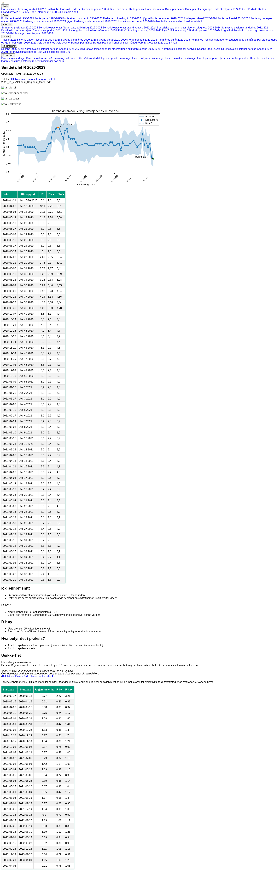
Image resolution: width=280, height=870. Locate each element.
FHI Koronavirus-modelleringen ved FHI (32, 79)
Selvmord (65, 12)
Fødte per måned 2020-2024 (200, 18)
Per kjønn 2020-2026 (24, 42)
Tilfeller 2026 (8, 39)
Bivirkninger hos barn (51, 61)
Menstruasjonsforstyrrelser (23, 61)
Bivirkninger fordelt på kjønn (134, 58)
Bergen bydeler (102, 42)
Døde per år (121, 9)
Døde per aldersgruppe (198, 9)
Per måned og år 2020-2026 (174, 39)
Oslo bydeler (63, 42)
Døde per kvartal (154, 9)
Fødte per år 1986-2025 (48, 18)
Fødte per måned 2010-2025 (166, 18)
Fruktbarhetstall (193, 21)
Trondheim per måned (124, 42)
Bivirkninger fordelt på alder (166, 58)
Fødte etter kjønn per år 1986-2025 (82, 18)
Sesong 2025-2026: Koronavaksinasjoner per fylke (167, 49)
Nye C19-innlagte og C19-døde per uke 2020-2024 (191, 30)
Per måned (197, 39)
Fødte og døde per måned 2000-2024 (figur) (48, 21)
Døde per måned (175, 9)
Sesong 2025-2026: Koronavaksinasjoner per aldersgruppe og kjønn (98, 49)
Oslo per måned (46, 42)
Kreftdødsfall (62, 9)
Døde (5, 6)
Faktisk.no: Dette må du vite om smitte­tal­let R (28, 676)
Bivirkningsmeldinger (13, 58)
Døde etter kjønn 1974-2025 (229, 9)
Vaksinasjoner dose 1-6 (56, 51)
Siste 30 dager (25, 39)
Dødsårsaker (8, 9)
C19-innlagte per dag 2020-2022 (143, 30)
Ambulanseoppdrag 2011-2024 (50, 30)
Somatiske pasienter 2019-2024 (19, 27)
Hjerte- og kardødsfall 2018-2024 (36, 9)
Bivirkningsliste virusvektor (68, 58)
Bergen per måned (82, 42)
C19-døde (251, 9)
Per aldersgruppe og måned (240, 39)
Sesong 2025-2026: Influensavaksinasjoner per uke (226, 49)
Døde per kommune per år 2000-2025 (92, 9)
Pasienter (7, 24)
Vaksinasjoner (9, 46)
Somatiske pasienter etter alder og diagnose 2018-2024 (189, 27)
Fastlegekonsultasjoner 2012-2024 (34, 33)
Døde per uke (137, 9)
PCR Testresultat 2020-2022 (153, 42)
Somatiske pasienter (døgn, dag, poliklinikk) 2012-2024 (70, 27)
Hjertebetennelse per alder (234, 58)
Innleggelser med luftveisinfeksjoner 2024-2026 (96, 30)
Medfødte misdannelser (169, 21)
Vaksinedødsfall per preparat (100, 58)
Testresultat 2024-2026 (47, 39)
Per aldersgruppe (214, 39)
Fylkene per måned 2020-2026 (78, 39)
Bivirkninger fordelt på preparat (200, 58)
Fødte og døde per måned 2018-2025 (95, 21)
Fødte (5, 15)
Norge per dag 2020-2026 (142, 39)
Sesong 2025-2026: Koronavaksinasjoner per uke (29, 49)
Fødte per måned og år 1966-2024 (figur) (126, 18)
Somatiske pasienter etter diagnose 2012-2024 (129, 27)
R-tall (174, 42)
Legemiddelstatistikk (233, 30)
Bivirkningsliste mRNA (39, 58)
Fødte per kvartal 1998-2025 (17, 18)
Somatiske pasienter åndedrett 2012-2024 (245, 27)
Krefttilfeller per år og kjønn (16, 30)
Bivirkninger (8, 55)
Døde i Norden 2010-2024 (44, 12)
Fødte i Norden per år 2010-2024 (137, 21)
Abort (75, 12)
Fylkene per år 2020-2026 (112, 39)
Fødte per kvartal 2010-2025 (233, 18)
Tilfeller (6, 36)
